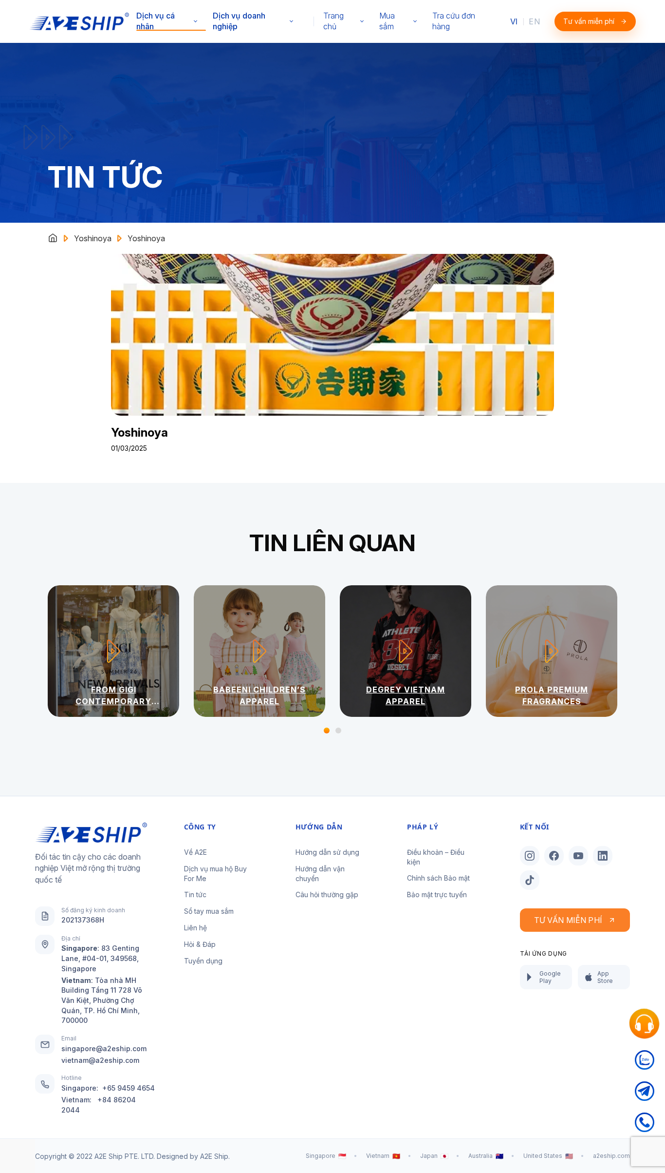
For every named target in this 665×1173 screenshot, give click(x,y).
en (534, 21)
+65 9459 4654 (128, 1088)
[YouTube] (578, 855)
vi (514, 21)
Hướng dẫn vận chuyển (320, 874)
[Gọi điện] (644, 1128)
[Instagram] (529, 855)
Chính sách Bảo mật (438, 878)
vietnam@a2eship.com (100, 1060)
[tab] (327, 730)
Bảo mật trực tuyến (437, 894)
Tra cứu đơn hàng (453, 21)
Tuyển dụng (203, 961)
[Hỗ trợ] (644, 1024)
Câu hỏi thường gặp (327, 894)
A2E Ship (214, 1156)
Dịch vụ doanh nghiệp (239, 21)
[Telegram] (644, 1097)
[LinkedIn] (602, 855)
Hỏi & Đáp (200, 944)
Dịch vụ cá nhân (155, 21)
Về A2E (195, 852)
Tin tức (195, 894)
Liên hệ (195, 927)
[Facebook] (554, 855)
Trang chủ (333, 21)
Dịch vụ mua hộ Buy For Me (215, 874)
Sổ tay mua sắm (209, 911)
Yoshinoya (92, 238)
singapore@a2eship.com (104, 1048)
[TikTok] (529, 880)
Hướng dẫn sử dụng (327, 852)
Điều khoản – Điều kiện (435, 857)
